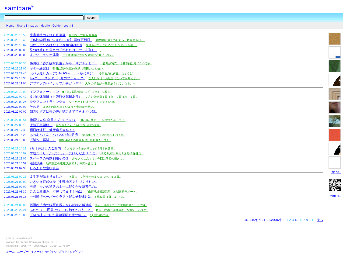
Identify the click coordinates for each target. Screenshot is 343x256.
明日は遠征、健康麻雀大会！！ (52, 130)
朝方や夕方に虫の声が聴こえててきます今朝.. (63, 111)
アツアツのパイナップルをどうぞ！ (56, 83)
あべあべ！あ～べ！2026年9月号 (54, 135)
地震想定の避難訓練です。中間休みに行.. (72, 163)
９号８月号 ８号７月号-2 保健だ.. (121, 153)
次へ (320, 220)
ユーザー (23, 251)
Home (10, 25)
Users (21, 25)
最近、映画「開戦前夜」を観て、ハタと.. (122, 210)
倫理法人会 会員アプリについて (53, 120)
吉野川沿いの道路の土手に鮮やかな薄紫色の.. (63, 186)
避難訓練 (36, 163)
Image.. (336, 172)
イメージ (36, 251)
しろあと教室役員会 (44, 168)
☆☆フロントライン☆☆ (48, 102)
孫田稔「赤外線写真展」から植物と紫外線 (61, 205)
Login (67, 25)
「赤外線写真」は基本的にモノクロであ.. (126, 63)
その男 (34, 106)
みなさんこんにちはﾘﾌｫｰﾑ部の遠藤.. (78, 125)
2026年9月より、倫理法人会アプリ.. (103, 120)
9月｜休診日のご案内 (45, 148)
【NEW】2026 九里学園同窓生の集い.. (58, 215)
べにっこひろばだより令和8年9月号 (56, 45)
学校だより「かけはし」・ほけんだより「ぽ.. (63, 153)
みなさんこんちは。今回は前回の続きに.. (98, 158)
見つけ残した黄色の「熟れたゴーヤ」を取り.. (63, 50)
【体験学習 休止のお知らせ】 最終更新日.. (61, 40)
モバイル (50, 251)
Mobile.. (335, 195)
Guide (56, 25)
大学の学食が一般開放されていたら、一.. (111, 83)
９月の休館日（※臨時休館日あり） (56, 96)
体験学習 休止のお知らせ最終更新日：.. (120, 40)
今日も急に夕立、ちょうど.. (116, 73)
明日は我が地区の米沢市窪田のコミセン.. (78, 68)
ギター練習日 (39, 68)
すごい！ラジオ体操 (44, 55)
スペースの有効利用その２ (49, 158)
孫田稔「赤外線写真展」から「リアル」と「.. (63, 63)
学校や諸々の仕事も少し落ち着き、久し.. (85, 140)
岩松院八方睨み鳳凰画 (83, 35)
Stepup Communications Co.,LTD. (40, 242)
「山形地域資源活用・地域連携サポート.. (111, 191)
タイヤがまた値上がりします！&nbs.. (92, 102)
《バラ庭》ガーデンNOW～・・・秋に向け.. (62, 73)
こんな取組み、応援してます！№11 (56, 191)
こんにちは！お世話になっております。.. (114, 78)
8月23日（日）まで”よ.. (110, 196)
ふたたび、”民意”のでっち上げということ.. (61, 210)
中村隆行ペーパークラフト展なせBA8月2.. (61, 196)
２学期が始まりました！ (48, 176)
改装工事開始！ (41, 125)
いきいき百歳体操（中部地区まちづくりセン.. (63, 181)
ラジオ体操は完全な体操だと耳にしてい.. (88, 55)
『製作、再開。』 (43, 140)
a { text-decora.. (99, 215)
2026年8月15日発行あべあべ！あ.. (103, 135)
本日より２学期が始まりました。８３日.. (95, 176)
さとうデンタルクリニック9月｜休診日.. (89, 148)
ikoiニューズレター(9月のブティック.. (57, 78)
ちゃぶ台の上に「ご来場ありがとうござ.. (121, 205)
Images (33, 25)
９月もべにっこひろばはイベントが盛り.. (111, 45)
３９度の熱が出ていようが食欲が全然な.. (68, 106)
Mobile (45, 25)
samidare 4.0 (24, 238)
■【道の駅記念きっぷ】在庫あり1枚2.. (86, 91)
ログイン (75, 251)
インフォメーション (44, 91)
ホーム (10, 251)
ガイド (63, 251)
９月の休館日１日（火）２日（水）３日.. (111, 96)
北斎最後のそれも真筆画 (48, 35)
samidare (18, 8)
